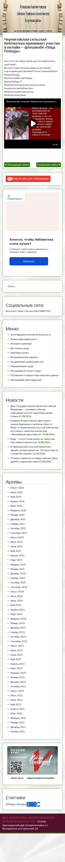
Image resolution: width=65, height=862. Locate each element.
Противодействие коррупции (25, 379)
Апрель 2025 (17, 555)
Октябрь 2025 (18, 528)
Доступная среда (19, 348)
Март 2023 (16, 668)
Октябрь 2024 (18, 582)
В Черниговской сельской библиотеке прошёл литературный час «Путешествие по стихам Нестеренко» (34, 450)
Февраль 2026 (18, 510)
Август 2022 (17, 690)
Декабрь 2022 (18, 681)
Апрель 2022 (17, 708)
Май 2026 (15, 496)
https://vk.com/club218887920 (34, 311)
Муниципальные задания (24, 357)
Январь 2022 (17, 722)
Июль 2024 (16, 596)
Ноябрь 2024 (17, 578)
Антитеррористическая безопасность (30, 334)
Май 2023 (15, 659)
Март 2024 (16, 614)
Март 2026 (16, 505)
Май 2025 (15, 550)
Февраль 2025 (18, 564)
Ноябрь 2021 (17, 731)
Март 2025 (16, 559)
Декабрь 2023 (18, 627)
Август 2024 (17, 591)
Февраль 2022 (18, 718)
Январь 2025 (17, 569)
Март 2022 (16, 713)
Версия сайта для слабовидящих (31, 178)
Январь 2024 (17, 623)
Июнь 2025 (16, 546)
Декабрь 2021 (18, 727)
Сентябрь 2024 (18, 587)
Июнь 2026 (16, 492)
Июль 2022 (16, 695)
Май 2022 (15, 704)
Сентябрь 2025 (18, 532)
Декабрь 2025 (18, 519)
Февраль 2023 (18, 672)
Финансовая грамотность (23, 339)
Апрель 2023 (17, 663)
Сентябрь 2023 (18, 641)
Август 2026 (17, 487)
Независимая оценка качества (26, 361)
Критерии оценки (19, 352)
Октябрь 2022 (18, 686)
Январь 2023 (17, 677)
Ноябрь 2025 (17, 523)
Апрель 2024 (17, 609)
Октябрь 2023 (18, 636)
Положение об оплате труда (25, 370)
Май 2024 (15, 605)
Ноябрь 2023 (17, 632)
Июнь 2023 (16, 654)
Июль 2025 (16, 541)
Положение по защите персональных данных (34, 375)
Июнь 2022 (16, 699)
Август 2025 (17, 537)
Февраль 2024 (18, 618)
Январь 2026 (17, 514)
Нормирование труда (21, 366)
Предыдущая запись (18, 164)
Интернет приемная (21, 343)
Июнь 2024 (16, 600)
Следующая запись (47, 164)
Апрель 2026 (17, 501)
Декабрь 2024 (18, 573)
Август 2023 (17, 645)
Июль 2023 (16, 650)
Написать (28, 261)
